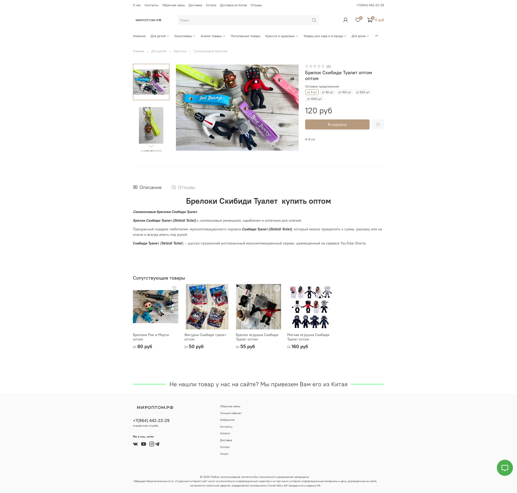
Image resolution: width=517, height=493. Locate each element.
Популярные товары (246, 36)
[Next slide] (151, 146)
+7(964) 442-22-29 (370, 5)
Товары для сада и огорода (323, 36)
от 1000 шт (314, 99)
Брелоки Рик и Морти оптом (151, 337)
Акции (224, 453)
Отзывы (256, 5)
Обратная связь (173, 5)
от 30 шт (327, 92)
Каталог (225, 433)
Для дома (359, 36)
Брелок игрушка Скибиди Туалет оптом (257, 337)
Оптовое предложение (322, 86)
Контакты (152, 5)
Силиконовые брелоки (210, 51)
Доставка (195, 5)
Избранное (227, 420)
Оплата (211, 5)
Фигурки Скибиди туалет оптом (205, 337)
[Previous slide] (184, 107)
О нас (137, 5)
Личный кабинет (231, 413)
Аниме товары (211, 36)
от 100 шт (344, 92)
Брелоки (180, 51)
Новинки (139, 36)
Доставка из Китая (233, 5)
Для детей (158, 36)
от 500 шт (362, 92)
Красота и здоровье (280, 36)
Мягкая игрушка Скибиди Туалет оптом (308, 337)
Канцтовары (183, 36)
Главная (138, 51)
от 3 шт (312, 92)
